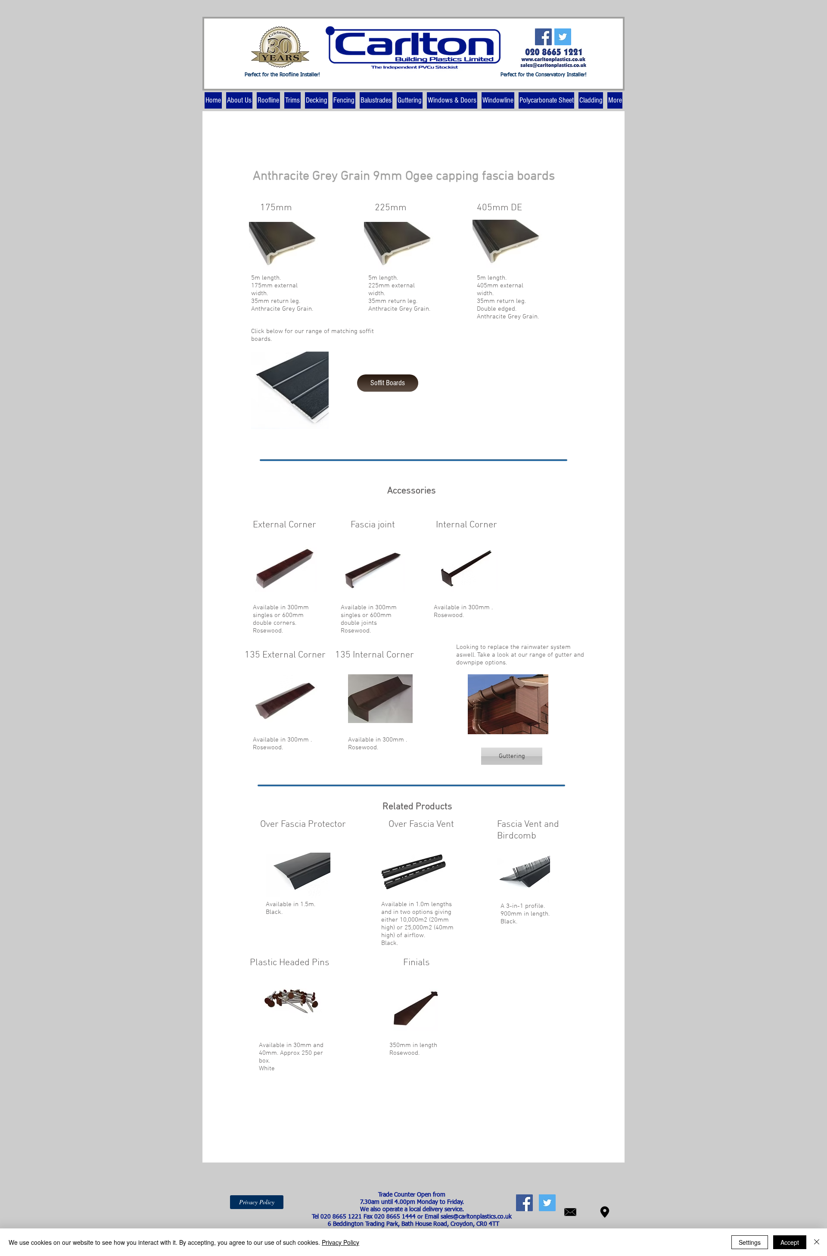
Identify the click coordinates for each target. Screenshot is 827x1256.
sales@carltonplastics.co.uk (476, 1217)
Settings (750, 1242)
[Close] (816, 1242)
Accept (789, 1242)
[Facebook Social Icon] (543, 36)
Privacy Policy (340, 1242)
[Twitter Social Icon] (562, 36)
